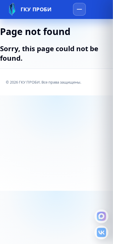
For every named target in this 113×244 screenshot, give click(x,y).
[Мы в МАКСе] (101, 216)
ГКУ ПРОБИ (36, 9)
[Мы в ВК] (101, 232)
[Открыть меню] (79, 9)
